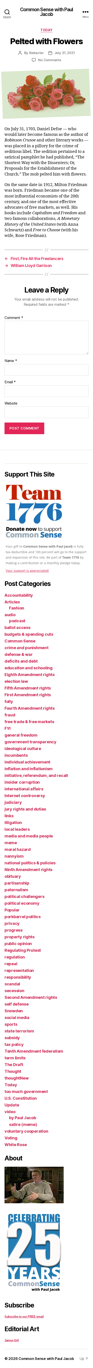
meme (11, 842)
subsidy (12, 1037)
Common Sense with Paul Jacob (46, 12)
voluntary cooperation (26, 1131)
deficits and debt (21, 661)
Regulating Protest (23, 950)
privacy (12, 923)
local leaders (17, 829)
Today (46, 30)
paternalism (16, 889)
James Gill (12, 1340)
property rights (20, 936)
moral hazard (18, 849)
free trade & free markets (29, 721)
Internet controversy (25, 795)
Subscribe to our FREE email (24, 1316)
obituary (13, 876)
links (9, 815)
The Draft (14, 1064)
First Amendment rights (28, 694)
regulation (15, 957)
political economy (22, 903)
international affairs (24, 789)
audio (10, 614)
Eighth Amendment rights (30, 674)
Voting (11, 1138)
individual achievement (27, 762)
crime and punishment (27, 647)
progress (14, 930)
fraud (10, 715)
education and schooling (29, 668)
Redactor (36, 53)
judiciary (13, 802)
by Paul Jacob (22, 1117)
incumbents (16, 755)
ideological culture (23, 748)
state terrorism (19, 1031)
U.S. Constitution (21, 1098)
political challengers (24, 896)
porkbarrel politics (23, 916)
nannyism (14, 856)
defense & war (19, 654)
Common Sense (20, 641)
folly (9, 701)
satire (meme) (23, 1124)
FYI (8, 728)
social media (17, 1017)
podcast (17, 620)
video (10, 1111)
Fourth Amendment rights (30, 708)
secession (14, 990)
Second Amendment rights (31, 997)
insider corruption (22, 782)
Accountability (19, 595)
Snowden (14, 1010)
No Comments (49, 60)
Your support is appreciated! (27, 570)
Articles (12, 602)
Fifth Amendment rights (28, 688)
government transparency (30, 741)
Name (11, 361)
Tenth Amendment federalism (34, 1051)
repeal (11, 963)
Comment (14, 318)
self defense (17, 1004)
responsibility (18, 977)
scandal (12, 984)
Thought (13, 1071)
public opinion (18, 943)
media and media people (29, 836)
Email (10, 382)
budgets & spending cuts (29, 634)
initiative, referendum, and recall (36, 775)
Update (12, 1105)
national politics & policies (30, 863)
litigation (13, 822)
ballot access (17, 627)
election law (16, 681)
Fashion (16, 608)
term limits (15, 1058)
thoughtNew (16, 1078)
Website (11, 403)
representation (19, 970)
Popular (12, 910)
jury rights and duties (25, 809)
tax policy (14, 1044)
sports (11, 1024)
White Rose (16, 1144)
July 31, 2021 (64, 53)
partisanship (17, 883)
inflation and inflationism (29, 768)
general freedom (21, 735)
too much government (26, 1091)
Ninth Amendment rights (28, 869)
